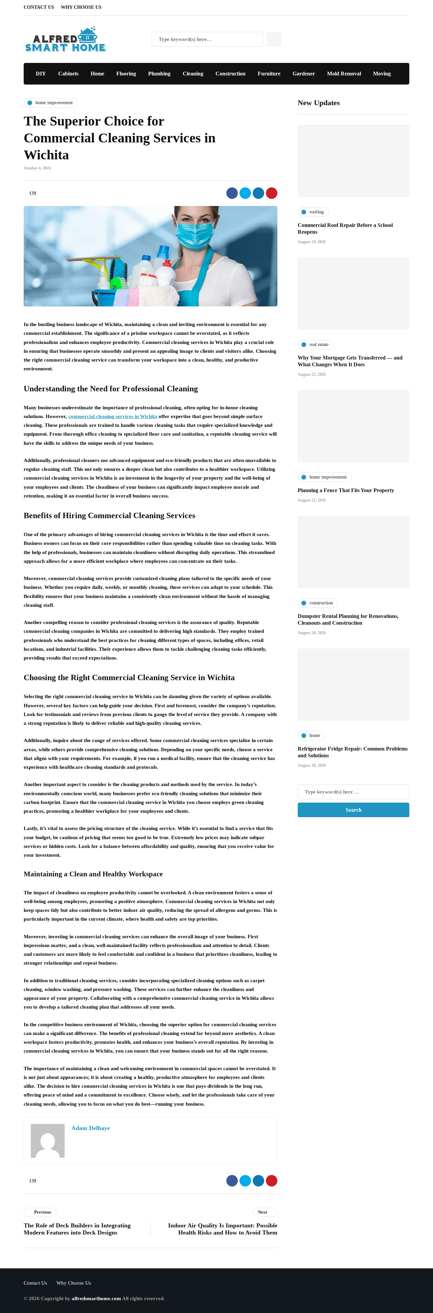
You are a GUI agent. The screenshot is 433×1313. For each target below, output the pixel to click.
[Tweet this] (245, 193)
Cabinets (68, 73)
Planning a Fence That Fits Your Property (346, 490)
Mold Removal (344, 73)
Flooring (126, 73)
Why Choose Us (81, 7)
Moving (382, 73)
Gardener (304, 73)
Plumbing (159, 73)
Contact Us (39, 7)
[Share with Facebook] (232, 193)
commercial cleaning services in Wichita (112, 416)
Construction (230, 73)
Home (97, 73)
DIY (41, 73)
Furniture (269, 73)
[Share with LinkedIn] (258, 193)
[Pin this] (271, 193)
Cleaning (193, 73)
